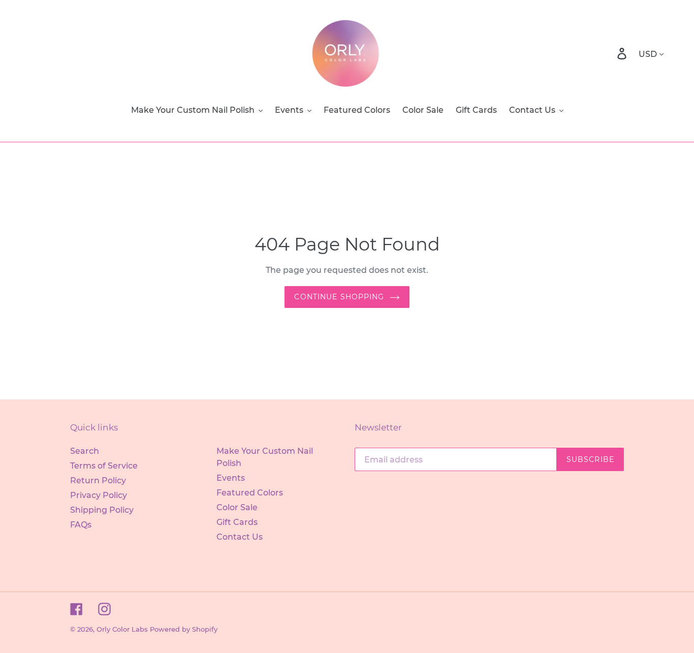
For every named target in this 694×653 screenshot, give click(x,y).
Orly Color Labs (122, 629)
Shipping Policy (102, 510)
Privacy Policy (98, 495)
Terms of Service (104, 466)
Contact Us (239, 537)
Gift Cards (237, 522)
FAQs (80, 525)
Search (84, 451)
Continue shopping (339, 296)
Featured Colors (249, 492)
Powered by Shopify (183, 629)
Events (230, 478)
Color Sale (237, 507)
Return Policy (98, 480)
